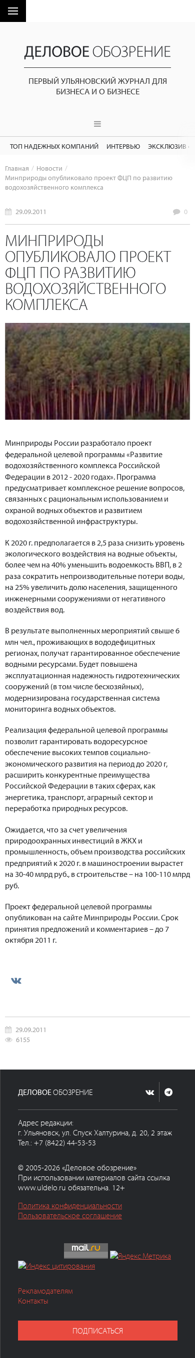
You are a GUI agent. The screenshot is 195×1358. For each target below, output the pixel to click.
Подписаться (97, 1331)
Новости (49, 168)
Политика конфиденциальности (70, 1205)
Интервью (123, 146)
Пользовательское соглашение (70, 1215)
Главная (17, 168)
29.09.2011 (31, 211)
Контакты (33, 1301)
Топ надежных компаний (54, 146)
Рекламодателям (45, 1291)
